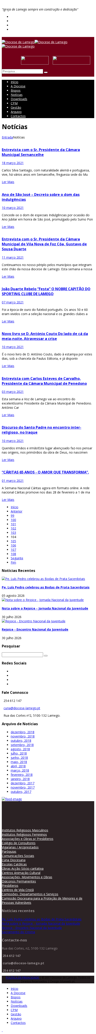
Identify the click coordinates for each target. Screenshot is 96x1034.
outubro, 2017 (21, 792)
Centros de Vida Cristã (18, 890)
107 (13, 549)
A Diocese (18, 86)
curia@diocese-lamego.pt (22, 708)
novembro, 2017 (23, 787)
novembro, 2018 (23, 736)
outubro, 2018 (21, 740)
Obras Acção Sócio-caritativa (23, 868)
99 (12, 515)
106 (13, 545)
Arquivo (16, 112)
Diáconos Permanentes (19, 881)
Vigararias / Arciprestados (20, 847)
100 (13, 520)
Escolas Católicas (14, 864)
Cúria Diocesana (13, 860)
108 (13, 554)
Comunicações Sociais (18, 856)
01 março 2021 (13, 480)
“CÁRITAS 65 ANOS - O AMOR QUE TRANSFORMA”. (45, 472)
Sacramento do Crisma (18, 932)
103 (13, 532)
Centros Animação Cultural (21, 873)
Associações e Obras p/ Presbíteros (27, 839)
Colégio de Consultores (18, 843)
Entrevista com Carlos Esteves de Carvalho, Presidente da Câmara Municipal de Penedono (44, 381)
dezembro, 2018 (22, 732)
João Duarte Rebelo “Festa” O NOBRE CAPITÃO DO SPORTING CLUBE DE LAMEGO (46, 291)
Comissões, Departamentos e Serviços (30, 894)
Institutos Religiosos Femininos (24, 834)
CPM (14, 103)
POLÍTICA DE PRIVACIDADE (23, 978)
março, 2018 (20, 770)
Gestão (16, 107)
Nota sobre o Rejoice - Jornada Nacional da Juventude (45, 608)
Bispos (16, 90)
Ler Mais (8, 182)
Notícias (17, 95)
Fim (13, 562)
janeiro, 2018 (20, 779)
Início (14, 82)
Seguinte (17, 558)
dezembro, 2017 (22, 783)
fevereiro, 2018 (22, 774)
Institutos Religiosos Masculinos (25, 830)
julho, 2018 (19, 753)
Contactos (18, 116)
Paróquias (9, 851)
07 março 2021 (13, 302)
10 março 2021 (13, 208)
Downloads (19, 99)
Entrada (7, 137)
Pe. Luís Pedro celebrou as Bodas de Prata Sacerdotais (46, 587)
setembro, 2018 (22, 745)
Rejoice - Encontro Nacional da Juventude (35, 629)
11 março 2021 (13, 257)
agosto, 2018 (20, 749)
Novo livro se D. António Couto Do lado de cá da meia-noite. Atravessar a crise (45, 336)
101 (13, 524)
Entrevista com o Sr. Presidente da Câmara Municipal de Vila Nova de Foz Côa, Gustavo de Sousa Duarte (44, 244)
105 (13, 541)
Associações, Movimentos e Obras (27, 877)
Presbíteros (10, 885)
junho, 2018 (19, 757)
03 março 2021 (13, 391)
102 (13, 528)
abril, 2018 (18, 766)
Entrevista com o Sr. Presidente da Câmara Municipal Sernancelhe (41, 152)
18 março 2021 (13, 163)
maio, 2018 (19, 762)
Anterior (16, 511)
